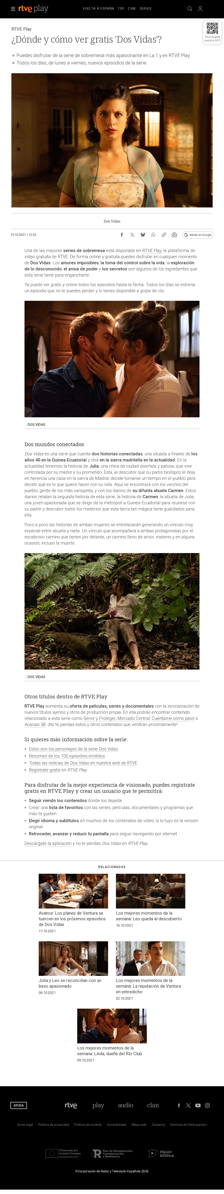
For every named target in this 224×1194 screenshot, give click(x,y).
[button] (13, 8)
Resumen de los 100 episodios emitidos (67, 756)
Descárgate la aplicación (48, 843)
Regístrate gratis (44, 770)
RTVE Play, (152, 250)
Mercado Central (133, 718)
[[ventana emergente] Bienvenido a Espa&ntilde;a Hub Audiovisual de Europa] (161, 1159)
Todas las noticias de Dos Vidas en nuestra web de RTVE (83, 763)
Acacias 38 (35, 724)
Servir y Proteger (100, 718)
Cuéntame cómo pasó (173, 718)
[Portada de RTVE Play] (33, 8)
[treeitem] (98, 8)
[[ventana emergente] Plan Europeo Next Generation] (63, 1159)
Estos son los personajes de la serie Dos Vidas (73, 749)
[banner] (39, 8)
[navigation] (117, 7)
